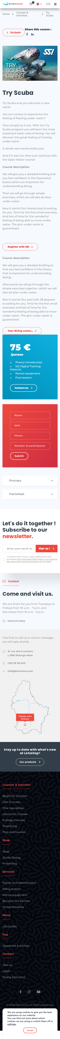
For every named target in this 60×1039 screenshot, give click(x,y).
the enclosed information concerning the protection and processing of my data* (32, 560)
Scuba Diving (11, 857)
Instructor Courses (15, 814)
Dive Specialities (13, 808)
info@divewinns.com (20, 671)
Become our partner (16, 901)
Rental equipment (15, 895)
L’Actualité (9, 926)
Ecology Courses (13, 820)
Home (6, 14)
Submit (19, 455)
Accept (30, 1030)
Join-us (7, 965)
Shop (6, 851)
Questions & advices (16, 945)
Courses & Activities (22, 14)
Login (6, 971)
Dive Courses (11, 802)
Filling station (11, 889)
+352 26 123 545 (16, 663)
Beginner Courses (14, 796)
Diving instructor (13, 977)
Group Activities (13, 907)
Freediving (9, 826)
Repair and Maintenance (19, 882)
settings (11, 1024)
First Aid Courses (13, 832)
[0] (31, 4)
